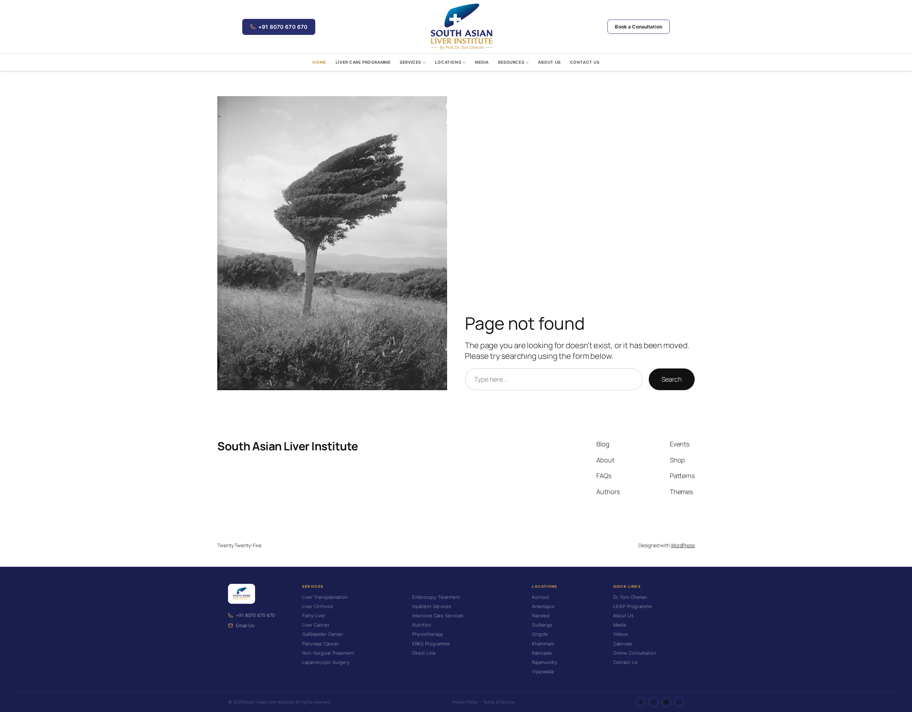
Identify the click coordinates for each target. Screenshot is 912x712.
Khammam (543, 643)
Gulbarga (541, 625)
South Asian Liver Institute (287, 446)
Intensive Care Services (438, 615)
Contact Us (585, 62)
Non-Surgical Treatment (328, 653)
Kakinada (541, 653)
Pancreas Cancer (320, 643)
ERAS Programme (431, 643)
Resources (511, 62)
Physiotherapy (428, 634)
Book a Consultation (638, 27)
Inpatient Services (431, 606)
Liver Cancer (316, 625)
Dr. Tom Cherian (630, 597)
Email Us (245, 625)
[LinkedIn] (679, 702)
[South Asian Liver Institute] (461, 27)
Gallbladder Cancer (322, 634)
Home (319, 62)
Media (482, 62)
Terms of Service (498, 702)
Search (672, 379)
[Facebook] (641, 702)
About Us (549, 62)
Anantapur (543, 606)
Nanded (540, 615)
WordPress (683, 545)
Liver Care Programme (363, 62)
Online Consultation (634, 653)
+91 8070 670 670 (282, 26)
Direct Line (424, 653)
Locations (448, 62)
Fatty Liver (313, 615)
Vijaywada (542, 671)
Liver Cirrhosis (317, 606)
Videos (620, 634)
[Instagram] (653, 702)
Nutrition (421, 625)
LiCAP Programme (632, 606)
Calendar (622, 643)
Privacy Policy (465, 702)
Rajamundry (544, 662)
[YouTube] (666, 702)
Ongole (540, 634)
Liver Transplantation (325, 597)
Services (410, 62)
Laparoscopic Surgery (325, 662)
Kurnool (540, 597)
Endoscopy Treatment (436, 597)
